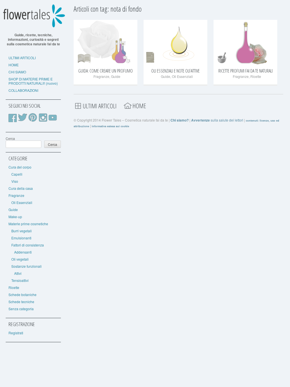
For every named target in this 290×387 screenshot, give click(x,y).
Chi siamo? (179, 120)
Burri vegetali (21, 230)
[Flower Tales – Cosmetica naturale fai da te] (33, 26)
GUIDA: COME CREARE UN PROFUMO (105, 71)
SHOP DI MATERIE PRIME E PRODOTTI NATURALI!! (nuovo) (33, 81)
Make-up (15, 216)
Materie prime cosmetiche (28, 223)
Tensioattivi (20, 280)
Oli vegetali (20, 259)
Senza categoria (21, 308)
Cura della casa (20, 188)
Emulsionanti (21, 237)
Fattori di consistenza (27, 245)
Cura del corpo (19, 167)
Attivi (18, 273)
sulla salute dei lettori (217, 120)
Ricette (13, 287)
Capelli (16, 174)
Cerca (10, 138)
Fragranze (16, 195)
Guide (13, 209)
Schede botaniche (22, 294)
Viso (14, 181)
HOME (13, 64)
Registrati (15, 332)
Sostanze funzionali (26, 266)
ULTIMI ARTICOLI (22, 57)
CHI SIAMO (17, 71)
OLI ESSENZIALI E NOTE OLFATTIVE (175, 71)
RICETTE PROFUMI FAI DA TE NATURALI (245, 71)
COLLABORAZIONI (23, 90)
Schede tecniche (21, 301)
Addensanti (23, 252)
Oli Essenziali (21, 202)
